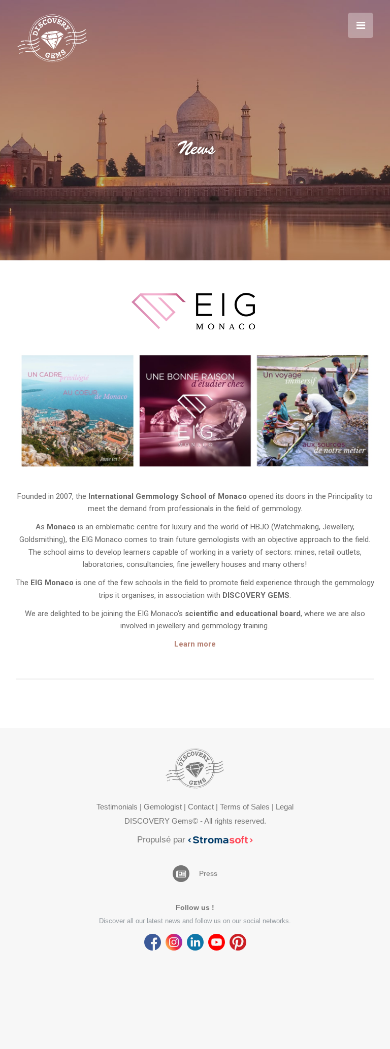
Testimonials (117, 806)
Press (208, 873)
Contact (201, 806)
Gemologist (163, 806)
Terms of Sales (245, 806)
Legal (285, 806)
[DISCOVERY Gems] (52, 38)
